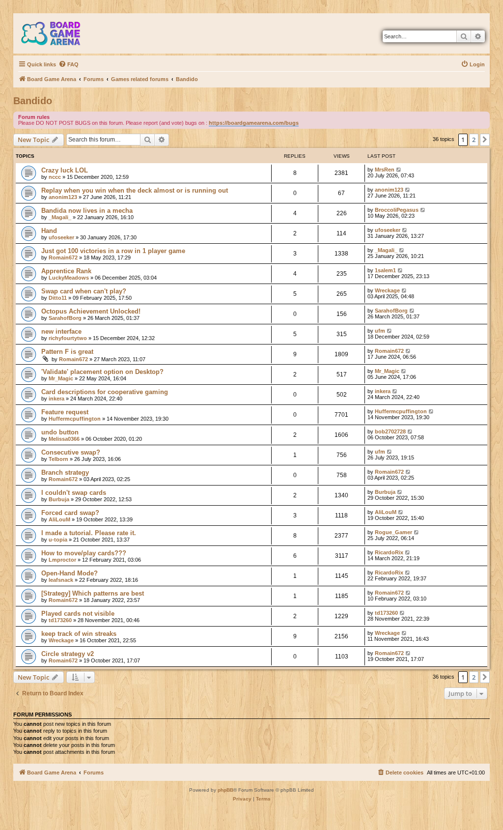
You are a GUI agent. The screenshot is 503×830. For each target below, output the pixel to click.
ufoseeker (61, 237)
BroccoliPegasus (397, 210)
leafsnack (61, 580)
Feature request (64, 412)
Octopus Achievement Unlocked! (90, 311)
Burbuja (59, 499)
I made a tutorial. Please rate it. (88, 533)
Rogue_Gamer (393, 532)
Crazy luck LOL (64, 170)
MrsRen (384, 169)
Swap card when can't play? (83, 291)
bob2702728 (390, 431)
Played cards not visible (77, 613)
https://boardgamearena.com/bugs (254, 123)
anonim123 (63, 197)
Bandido (32, 100)
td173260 (60, 620)
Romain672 (63, 257)
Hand (49, 230)
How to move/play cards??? (83, 553)
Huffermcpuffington (75, 419)
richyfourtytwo (68, 338)
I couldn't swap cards (73, 492)
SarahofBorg (65, 318)
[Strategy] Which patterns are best (92, 593)
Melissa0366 (64, 439)
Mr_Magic (61, 378)
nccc (55, 177)
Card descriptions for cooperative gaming (104, 392)
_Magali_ (60, 217)
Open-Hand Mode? (69, 573)
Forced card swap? (70, 512)
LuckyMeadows (69, 278)
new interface (61, 331)
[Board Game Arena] (58, 33)
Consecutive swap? (70, 452)
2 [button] (473, 139)
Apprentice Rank (66, 271)
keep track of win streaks (78, 633)
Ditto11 (58, 298)
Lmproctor (62, 560)
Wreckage (387, 290)
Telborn (58, 459)
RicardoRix (389, 552)
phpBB (225, 790)
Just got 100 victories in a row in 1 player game (113, 251)
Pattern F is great (67, 351)
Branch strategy (65, 472)
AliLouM (59, 519)
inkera (56, 398)
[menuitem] (68, 64)
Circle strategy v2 (67, 654)
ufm (380, 331)
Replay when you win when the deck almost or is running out (134, 190)
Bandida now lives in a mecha (87, 210)
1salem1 (385, 270)
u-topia (58, 540)
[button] (485, 139)
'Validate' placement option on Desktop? (102, 371)
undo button (60, 432)
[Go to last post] (399, 169)
